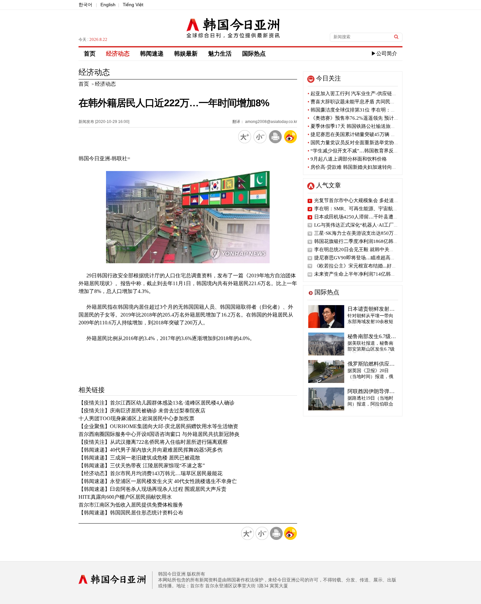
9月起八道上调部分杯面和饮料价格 (347, 159)
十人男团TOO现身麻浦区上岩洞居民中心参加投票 (136, 418)
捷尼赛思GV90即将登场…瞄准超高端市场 (359, 257)
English (108, 4)
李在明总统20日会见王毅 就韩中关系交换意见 (364, 249)
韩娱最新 (186, 53)
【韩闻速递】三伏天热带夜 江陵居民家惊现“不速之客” (142, 465)
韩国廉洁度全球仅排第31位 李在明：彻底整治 (359, 109)
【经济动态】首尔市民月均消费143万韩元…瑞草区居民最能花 (151, 473)
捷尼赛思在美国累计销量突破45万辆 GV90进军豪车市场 (370, 134)
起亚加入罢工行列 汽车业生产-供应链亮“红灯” (359, 93)
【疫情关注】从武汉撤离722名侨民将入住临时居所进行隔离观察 (153, 442)
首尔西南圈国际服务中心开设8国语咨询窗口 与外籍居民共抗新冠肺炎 (159, 434)
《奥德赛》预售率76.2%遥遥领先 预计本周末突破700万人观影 (377, 118)
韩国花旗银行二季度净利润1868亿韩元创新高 (363, 241)
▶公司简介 (384, 53)
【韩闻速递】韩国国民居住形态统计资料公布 (131, 512)
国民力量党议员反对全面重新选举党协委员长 (358, 142)
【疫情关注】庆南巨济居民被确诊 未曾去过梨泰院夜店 (142, 410)
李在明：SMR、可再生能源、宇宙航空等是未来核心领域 (375, 208)
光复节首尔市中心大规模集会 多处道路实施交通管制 (371, 200)
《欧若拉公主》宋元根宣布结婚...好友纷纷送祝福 (367, 265)
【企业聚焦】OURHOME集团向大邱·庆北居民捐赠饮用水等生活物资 (158, 426)
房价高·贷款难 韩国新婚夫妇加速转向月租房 (357, 167)
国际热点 (254, 53)
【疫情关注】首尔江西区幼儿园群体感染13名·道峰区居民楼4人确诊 (157, 403)
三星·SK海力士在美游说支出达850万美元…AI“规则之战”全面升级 (385, 233)
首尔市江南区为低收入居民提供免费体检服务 (131, 505)
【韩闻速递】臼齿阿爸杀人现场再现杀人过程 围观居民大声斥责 (152, 489)
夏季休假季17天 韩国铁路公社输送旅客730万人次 (363, 126)
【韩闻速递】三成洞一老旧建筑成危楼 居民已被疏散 (139, 457)
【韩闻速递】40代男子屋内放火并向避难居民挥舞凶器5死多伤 (151, 450)
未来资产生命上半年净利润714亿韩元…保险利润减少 (372, 274)
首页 (90, 53)
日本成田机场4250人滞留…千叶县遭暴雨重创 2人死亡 (373, 216)
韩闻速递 (152, 53)
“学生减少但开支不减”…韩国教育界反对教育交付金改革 (370, 150)
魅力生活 (220, 53)
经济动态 (118, 53)
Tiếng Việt (133, 4)
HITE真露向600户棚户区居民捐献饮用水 (125, 497)
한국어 (85, 4)
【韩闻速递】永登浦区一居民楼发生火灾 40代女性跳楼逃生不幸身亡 (158, 481)
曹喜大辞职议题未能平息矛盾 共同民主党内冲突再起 (366, 101)
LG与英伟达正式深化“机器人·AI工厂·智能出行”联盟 (370, 225)
